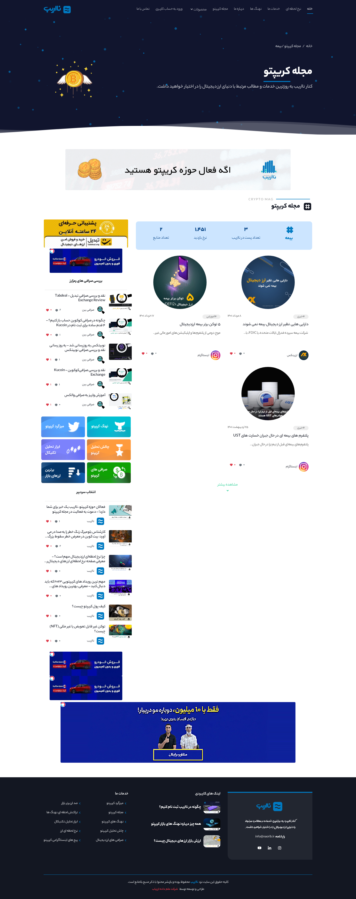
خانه (309, 9)
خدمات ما (274, 9)
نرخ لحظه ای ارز (69, 831)
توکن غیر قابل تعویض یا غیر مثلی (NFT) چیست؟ (77, 629)
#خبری (301, 317)
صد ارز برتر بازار (70, 803)
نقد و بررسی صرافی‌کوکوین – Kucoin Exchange (79, 373)
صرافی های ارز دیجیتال (110, 840)
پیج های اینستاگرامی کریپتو (61, 840)
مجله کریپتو (220, 9)
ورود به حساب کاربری (169, 9)
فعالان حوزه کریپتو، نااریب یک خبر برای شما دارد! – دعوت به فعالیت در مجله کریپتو (75, 509)
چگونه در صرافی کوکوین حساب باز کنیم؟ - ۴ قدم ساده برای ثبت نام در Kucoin (75, 323)
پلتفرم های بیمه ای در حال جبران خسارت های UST (271, 436)
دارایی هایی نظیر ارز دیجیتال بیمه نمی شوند (276, 325)
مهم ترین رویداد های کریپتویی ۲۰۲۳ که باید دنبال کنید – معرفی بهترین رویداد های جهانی (75, 584)
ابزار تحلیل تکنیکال (66, 822)
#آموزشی (211, 317)
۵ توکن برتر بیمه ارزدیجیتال (200, 325)
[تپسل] (52, 251)
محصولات (200, 10)
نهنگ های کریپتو (113, 822)
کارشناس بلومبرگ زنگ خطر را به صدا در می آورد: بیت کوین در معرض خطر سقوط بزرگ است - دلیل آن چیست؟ (76, 534)
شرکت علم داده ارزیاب (165, 889)
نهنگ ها (256, 9)
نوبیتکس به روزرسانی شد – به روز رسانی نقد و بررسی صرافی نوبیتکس (77, 348)
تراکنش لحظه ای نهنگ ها (62, 812)
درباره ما (239, 9)
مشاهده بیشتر (228, 485)
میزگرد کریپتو (115, 803)
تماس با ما (143, 9)
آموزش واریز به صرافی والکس (84, 395)
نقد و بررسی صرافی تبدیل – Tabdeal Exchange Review (80, 298)
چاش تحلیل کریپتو (112, 831)
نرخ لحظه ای (293, 9)
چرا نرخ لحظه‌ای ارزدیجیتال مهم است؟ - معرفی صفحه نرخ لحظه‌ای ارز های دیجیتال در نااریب (75, 559)
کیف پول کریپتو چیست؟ (88, 607)
